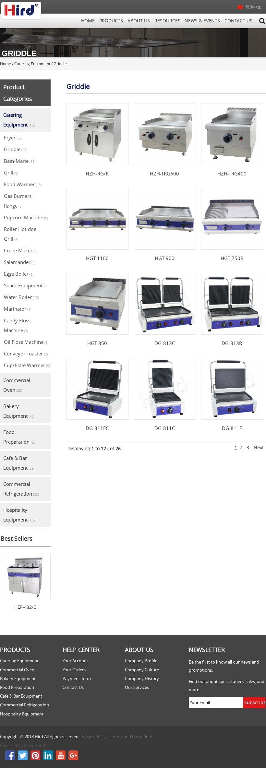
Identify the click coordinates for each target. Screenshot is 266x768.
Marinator (17, 309)
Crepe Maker (20, 250)
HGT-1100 (97, 258)
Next (259, 447)
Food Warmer (23, 184)
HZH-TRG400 (232, 173)
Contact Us (238, 21)
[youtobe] (61, 759)
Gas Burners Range (17, 201)
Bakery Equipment (18, 411)
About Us (138, 21)
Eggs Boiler (18, 273)
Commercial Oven (16, 385)
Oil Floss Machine (26, 342)
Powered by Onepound (22, 746)
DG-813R (232, 343)
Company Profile (141, 661)
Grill (11, 172)
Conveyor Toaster (26, 353)
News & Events (202, 21)
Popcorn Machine (26, 217)
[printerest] (35, 759)
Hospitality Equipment (19, 515)
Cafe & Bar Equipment (18, 463)
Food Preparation (19, 437)
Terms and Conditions (132, 736)
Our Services (137, 687)
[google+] (73, 759)
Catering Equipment (19, 120)
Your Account (75, 661)
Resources (167, 21)
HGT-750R (232, 258)
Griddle (15, 149)
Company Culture (142, 670)
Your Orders (74, 670)
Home (88, 21)
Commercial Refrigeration (21, 489)
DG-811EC (97, 428)
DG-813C (164, 343)
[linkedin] (48, 759)
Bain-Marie (19, 161)
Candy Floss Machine (17, 325)
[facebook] (10, 759)
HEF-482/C (25, 607)
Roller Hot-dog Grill (20, 234)
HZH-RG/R (97, 173)
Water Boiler (21, 297)
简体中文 (253, 6)
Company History (142, 678)
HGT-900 (165, 258)
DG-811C (164, 428)
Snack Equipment (25, 285)
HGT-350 (97, 343)
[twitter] (23, 759)
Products (111, 21)
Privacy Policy (93, 736)
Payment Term (77, 678)
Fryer (13, 137)
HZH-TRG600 (164, 173)
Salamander (19, 262)
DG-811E (232, 428)
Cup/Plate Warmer (27, 365)
